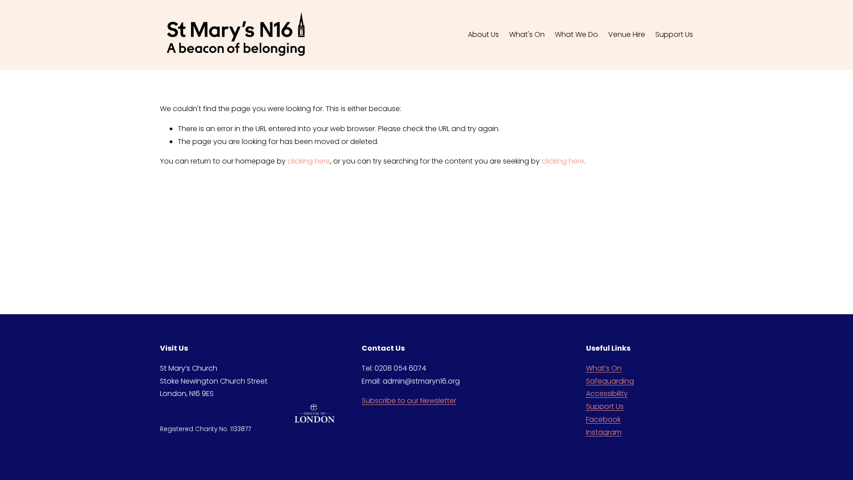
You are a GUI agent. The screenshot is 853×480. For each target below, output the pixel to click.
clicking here (308, 161)
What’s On (604, 368)
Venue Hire (626, 34)
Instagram (604, 432)
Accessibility (607, 393)
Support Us (605, 406)
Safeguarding (610, 381)
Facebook (603, 419)
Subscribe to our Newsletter (409, 401)
